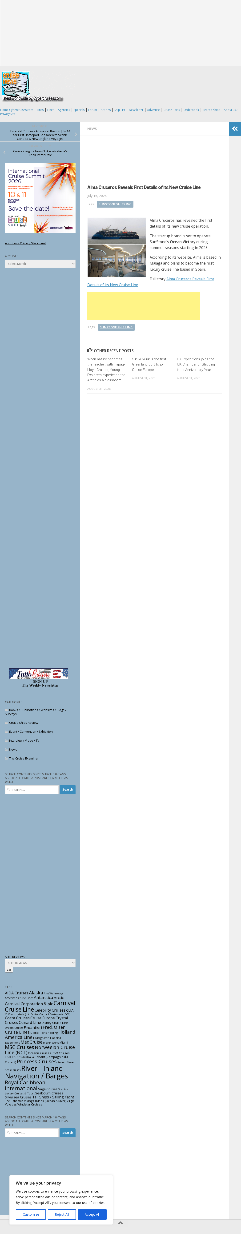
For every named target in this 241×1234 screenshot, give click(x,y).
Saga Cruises (47, 1089)
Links (40, 110)
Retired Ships (211, 110)
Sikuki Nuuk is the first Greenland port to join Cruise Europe (149, 364)
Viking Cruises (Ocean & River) (45, 1101)
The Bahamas (14, 1101)
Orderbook (191, 110)
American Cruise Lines (19, 998)
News (92, 128)
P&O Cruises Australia (19, 1057)
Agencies (64, 110)
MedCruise (31, 1042)
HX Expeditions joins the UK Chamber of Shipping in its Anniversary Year (196, 364)
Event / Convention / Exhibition (31, 731)
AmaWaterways (53, 993)
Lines (50, 110)
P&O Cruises (61, 1053)
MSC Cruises (19, 1047)
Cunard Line (30, 1022)
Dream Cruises (14, 1027)
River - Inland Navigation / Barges (36, 1072)
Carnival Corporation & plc (29, 1003)
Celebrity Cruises (50, 1010)
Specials (79, 110)
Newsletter (136, 110)
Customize (31, 1214)
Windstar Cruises (29, 1104)
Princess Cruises (37, 1061)
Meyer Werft (51, 1042)
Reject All (62, 1214)
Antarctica (43, 997)
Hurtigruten (41, 1038)
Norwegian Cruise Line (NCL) (40, 1050)
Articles (106, 110)
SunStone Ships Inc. (115, 204)
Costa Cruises (17, 1018)
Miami (64, 1042)
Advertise (153, 110)
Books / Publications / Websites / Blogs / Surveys (35, 712)
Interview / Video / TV (24, 740)
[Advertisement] (120, 33)
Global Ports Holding (44, 1032)
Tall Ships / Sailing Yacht (53, 1097)
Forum (92, 110)
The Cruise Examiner (24, 758)
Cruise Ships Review (23, 722)
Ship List (119, 110)
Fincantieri (33, 1027)
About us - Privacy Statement (25, 243)
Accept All (92, 1214)
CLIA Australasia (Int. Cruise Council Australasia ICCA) (37, 1014)
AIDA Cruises (16, 993)
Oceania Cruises (39, 1053)
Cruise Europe (42, 1018)
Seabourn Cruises (49, 1093)
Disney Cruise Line (55, 1023)
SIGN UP (40, 681)
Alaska (36, 992)
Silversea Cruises (18, 1097)
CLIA (69, 1010)
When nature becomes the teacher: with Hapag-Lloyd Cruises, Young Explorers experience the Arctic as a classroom (106, 369)
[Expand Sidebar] (235, 129)
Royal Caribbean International (25, 1085)
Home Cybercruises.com (16, 110)
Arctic (59, 997)
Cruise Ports (172, 110)
